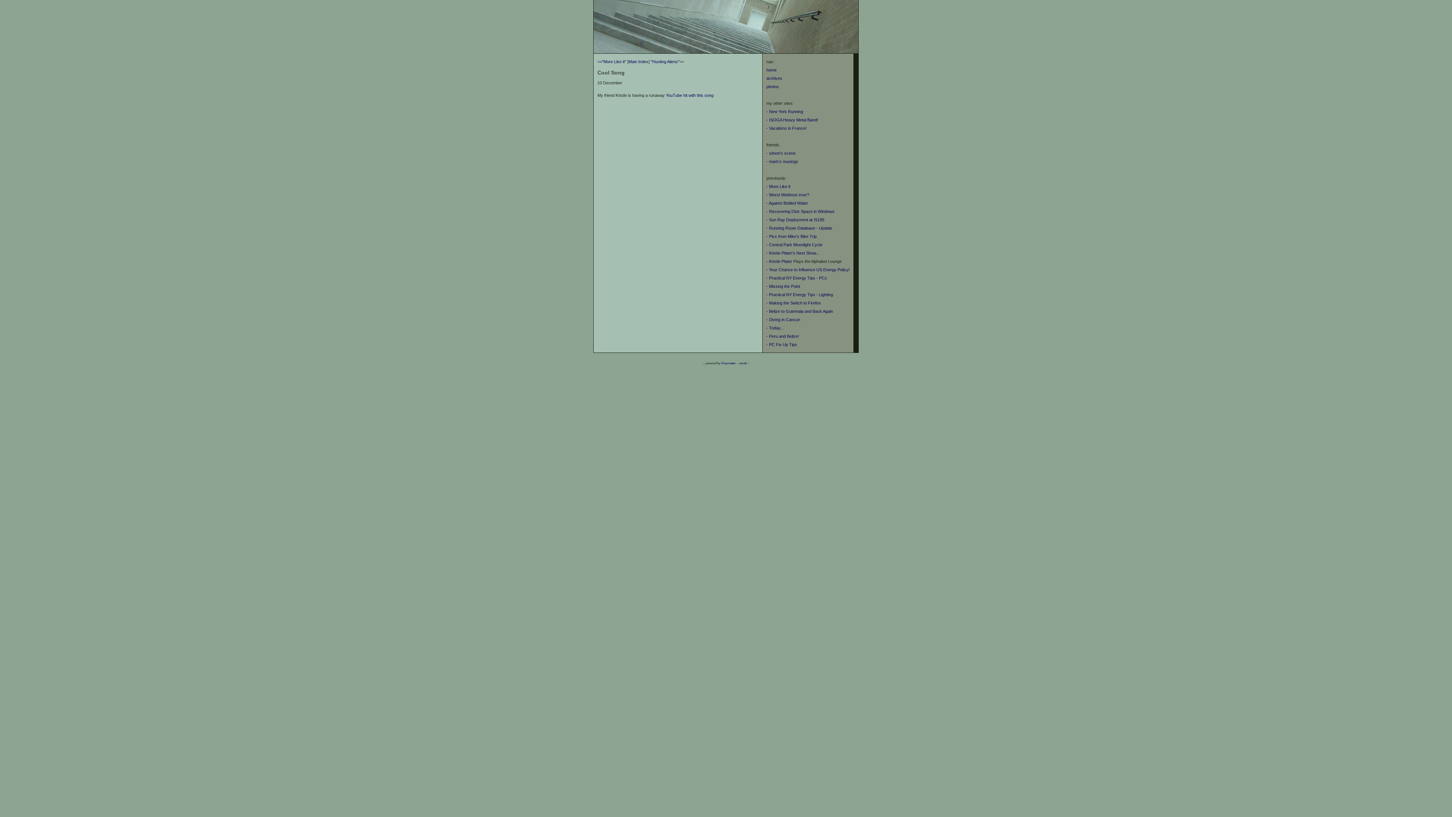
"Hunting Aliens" (665, 61)
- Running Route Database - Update (799, 228)
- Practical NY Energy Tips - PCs (796, 278)
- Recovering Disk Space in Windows (800, 211)
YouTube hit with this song (690, 95)
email (743, 363)
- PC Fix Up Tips (781, 344)
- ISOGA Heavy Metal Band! (792, 120)
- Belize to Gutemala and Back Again (799, 311)
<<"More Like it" (611, 61)
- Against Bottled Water (787, 203)
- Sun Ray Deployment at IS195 (795, 219)
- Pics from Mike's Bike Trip (791, 236)
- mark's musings (782, 161)
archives (774, 78)
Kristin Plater (780, 261)
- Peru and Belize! (782, 336)
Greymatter (728, 363)
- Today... (774, 328)
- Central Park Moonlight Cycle (794, 244)
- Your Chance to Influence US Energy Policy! (808, 269)
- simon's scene (781, 153)
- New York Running (784, 111)
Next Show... (807, 253)
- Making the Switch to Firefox (793, 303)
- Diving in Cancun (783, 319)
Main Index (638, 61)
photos (772, 86)
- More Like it (778, 186)
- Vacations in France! (786, 128)
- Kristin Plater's (781, 253)
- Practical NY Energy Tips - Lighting (799, 294)
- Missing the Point (783, 286)
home (771, 70)
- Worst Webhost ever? (787, 195)
